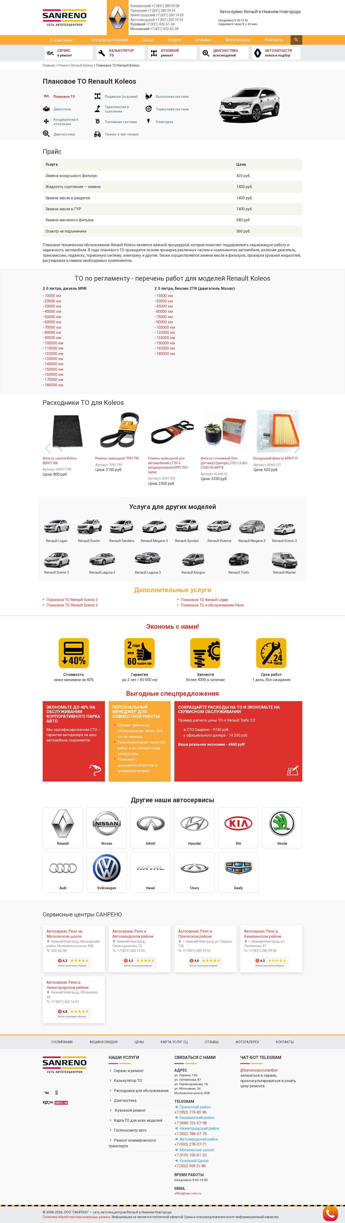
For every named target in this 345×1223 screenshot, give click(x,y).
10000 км (53, 296)
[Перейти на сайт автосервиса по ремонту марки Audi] (63, 872)
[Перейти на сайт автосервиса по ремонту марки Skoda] (282, 828)
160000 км (54, 374)
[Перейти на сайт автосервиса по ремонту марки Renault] (63, 828)
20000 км (53, 301)
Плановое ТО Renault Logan (204, 600)
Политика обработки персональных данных (76, 1217)
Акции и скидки (104, 1042)
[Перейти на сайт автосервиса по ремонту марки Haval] (150, 872)
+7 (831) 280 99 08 (165, 6)
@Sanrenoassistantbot (259, 1070)
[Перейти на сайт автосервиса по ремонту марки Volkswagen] (106, 872)
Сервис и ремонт (129, 1071)
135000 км (165, 337)
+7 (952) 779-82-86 (190, 1112)
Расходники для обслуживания (141, 1090)
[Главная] (64, 16)
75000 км (164, 317)
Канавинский (140, 6)
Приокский (138, 10)
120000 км (54, 353)
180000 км (54, 385)
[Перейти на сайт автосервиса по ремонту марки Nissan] (106, 828)
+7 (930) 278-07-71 (190, 1144)
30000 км (53, 306)
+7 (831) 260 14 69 (170, 15)
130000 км (54, 359)
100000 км (54, 343)
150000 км (54, 369)
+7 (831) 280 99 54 (161, 10)
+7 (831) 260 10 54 (169, 20)
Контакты (274, 39)
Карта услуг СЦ (174, 1042)
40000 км (53, 311)
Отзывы (203, 39)
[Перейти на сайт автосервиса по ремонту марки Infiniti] (150, 828)
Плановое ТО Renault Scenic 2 (72, 600)
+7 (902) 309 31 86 (190, 1166)
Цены (147, 39)
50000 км (53, 317)
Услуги (174, 39)
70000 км (53, 327)
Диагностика (125, 1100)
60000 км (53, 322)
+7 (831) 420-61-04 (160, 24)
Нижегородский (142, 15)
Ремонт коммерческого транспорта (132, 1143)
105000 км (165, 327)
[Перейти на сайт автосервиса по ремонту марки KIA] (238, 828)
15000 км (164, 296)
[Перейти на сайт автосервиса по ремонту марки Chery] (194, 872)
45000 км (164, 306)
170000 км (54, 379)
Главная (49, 65)
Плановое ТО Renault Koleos (117, 65)
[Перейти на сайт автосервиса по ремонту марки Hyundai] (194, 828)
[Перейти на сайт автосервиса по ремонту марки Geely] (238, 872)
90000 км (53, 337)
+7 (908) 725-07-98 (190, 1123)
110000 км (54, 348)
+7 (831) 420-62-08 (164, 29)
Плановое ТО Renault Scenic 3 (72, 605)
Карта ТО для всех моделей (138, 1120)
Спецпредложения (109, 39)
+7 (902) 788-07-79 (190, 1134)
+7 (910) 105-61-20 (190, 1155)
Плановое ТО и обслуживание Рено (212, 605)
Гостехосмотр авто (130, 1130)
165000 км (165, 348)
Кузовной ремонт (130, 1110)
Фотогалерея (237, 39)
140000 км (54, 364)
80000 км (53, 332)
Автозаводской (142, 20)
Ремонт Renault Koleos (75, 65)
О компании (61, 40)
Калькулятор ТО (128, 1080)
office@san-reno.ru (187, 1193)
